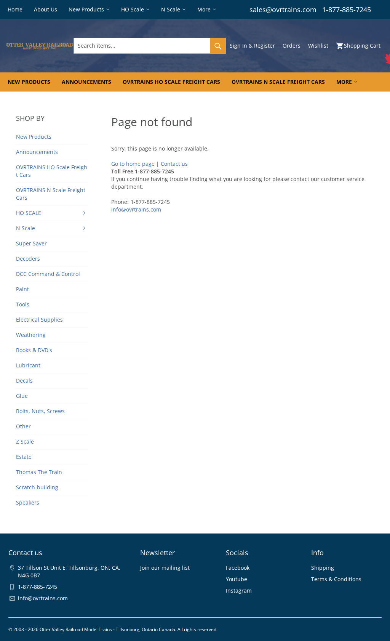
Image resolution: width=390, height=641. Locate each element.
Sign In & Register (252, 45)
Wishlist (318, 45)
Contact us (174, 163)
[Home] (40, 45)
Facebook (237, 567)
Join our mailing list (165, 567)
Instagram (239, 590)
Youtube (236, 579)
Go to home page (133, 163)
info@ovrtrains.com (136, 209)
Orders (291, 45)
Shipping (322, 567)
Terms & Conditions (336, 579)
